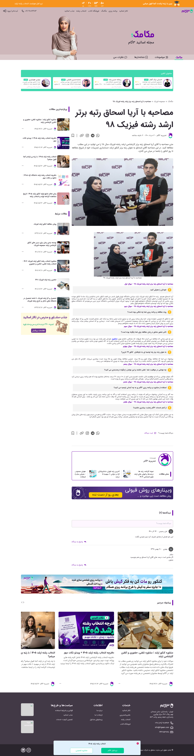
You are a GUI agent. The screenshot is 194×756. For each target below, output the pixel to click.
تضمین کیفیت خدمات (64, 719)
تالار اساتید (123, 11)
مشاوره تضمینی (81, 750)
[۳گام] (187, 11)
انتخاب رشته (81, 11)
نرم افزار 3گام (112, 750)
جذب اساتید (69, 11)
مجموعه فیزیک (159, 101)
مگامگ (104, 11)
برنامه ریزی (113, 11)
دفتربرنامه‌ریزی (125, 715)
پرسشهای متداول (96, 719)
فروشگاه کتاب (93, 11)
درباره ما (99, 710)
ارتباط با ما (98, 715)
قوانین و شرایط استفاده (64, 710)
